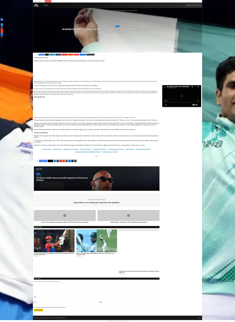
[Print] (75, 161)
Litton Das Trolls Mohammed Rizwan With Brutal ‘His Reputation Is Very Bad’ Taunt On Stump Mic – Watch (95, 254)
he (53, 117)
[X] (2, 22)
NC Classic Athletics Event (100, 149)
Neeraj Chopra (130, 149)
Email (35, 302)
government (127, 120)
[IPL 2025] (36, 5)
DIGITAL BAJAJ (62, 317)
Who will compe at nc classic (110, 152)
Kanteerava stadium (86, 149)
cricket (102, 10)
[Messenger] (69, 161)
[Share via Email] (72, 161)
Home (99, 10)
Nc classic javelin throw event (116, 149)
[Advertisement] (96, 71)
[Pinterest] (60, 161)
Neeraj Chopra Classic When (143, 149)
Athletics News (57, 149)
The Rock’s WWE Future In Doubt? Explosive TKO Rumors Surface (62, 179)
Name (35, 296)
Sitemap (199, 317)
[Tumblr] (58, 161)
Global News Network (54, 317)
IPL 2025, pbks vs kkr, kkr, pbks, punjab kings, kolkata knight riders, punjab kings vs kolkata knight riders (139, 272)
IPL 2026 (46, 5)
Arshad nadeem (47, 149)
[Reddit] (63, 161)
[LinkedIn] (55, 161)
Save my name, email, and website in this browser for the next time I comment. (50, 307)
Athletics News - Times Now (71, 149)
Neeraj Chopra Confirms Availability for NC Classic (88, 152)
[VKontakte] (66, 161)
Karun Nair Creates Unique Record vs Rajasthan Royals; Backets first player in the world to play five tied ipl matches (54, 254)
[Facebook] (2, 19)
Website (100, 302)
